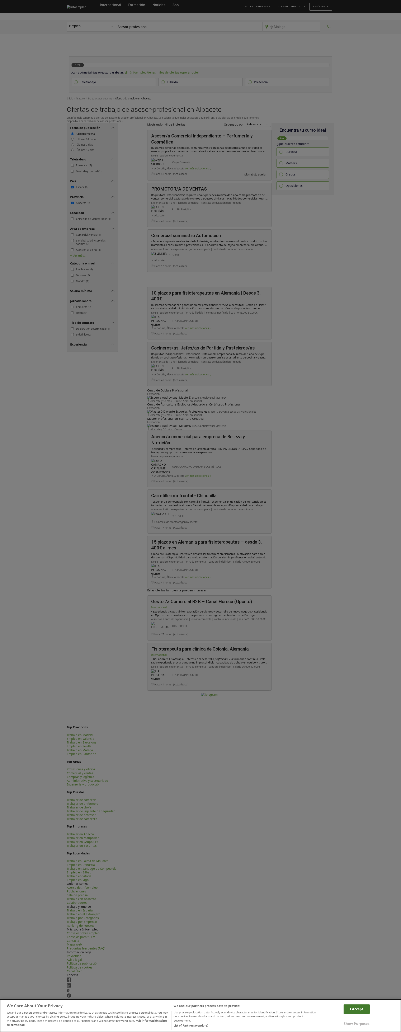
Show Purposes (356, 1023)
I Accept (356, 1009)
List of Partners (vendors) (191, 1025)
